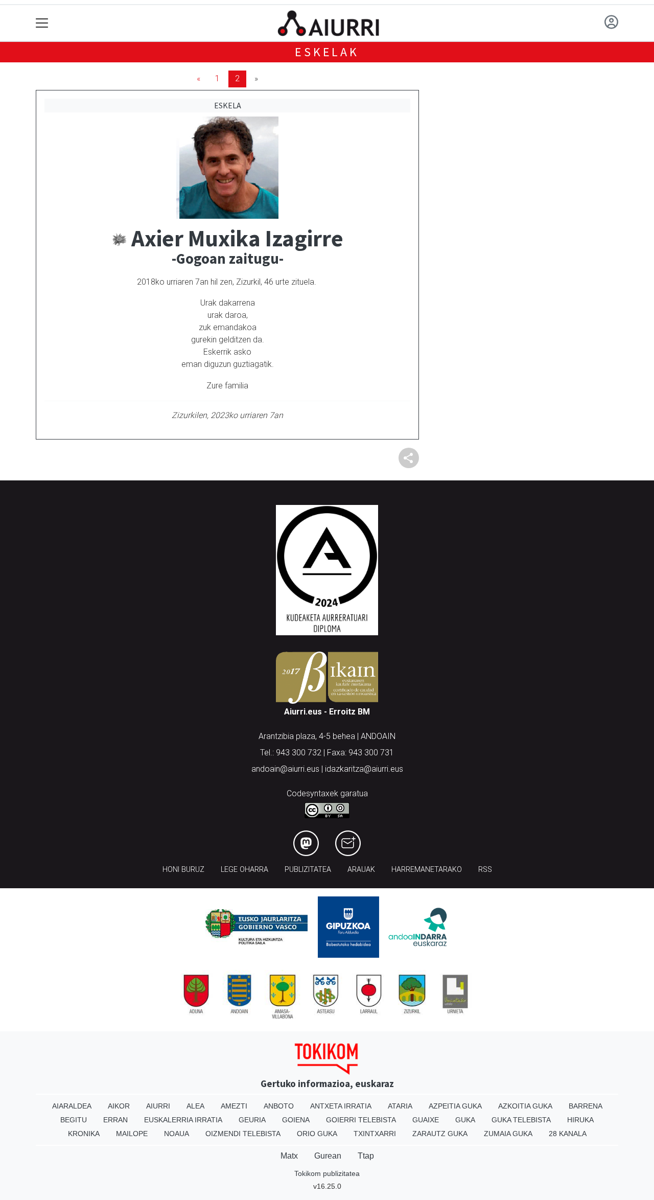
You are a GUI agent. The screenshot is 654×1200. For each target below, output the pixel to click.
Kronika (84, 1133)
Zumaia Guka (508, 1133)
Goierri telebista (361, 1120)
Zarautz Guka (440, 1133)
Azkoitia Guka (525, 1106)
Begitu (73, 1120)
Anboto (279, 1106)
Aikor (119, 1106)
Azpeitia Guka (455, 1106)
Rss (485, 869)
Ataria (400, 1106)
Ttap (366, 1155)
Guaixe (425, 1120)
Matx (289, 1155)
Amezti (234, 1106)
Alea (195, 1106)
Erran (115, 1120)
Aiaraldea (71, 1106)
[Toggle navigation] (42, 23)
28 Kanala (568, 1133)
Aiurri (158, 1106)
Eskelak (327, 52)
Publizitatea (308, 869)
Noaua (176, 1133)
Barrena (585, 1106)
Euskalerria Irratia (183, 1120)
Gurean (327, 1155)
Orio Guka (317, 1133)
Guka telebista (521, 1120)
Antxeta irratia (340, 1106)
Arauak (361, 869)
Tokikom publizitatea (327, 1173)
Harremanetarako (426, 869)
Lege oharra (244, 869)
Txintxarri (375, 1133)
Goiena (296, 1120)
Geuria (252, 1120)
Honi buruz (183, 869)
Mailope (132, 1133)
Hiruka (580, 1120)
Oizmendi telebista (243, 1133)
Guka (465, 1120)
